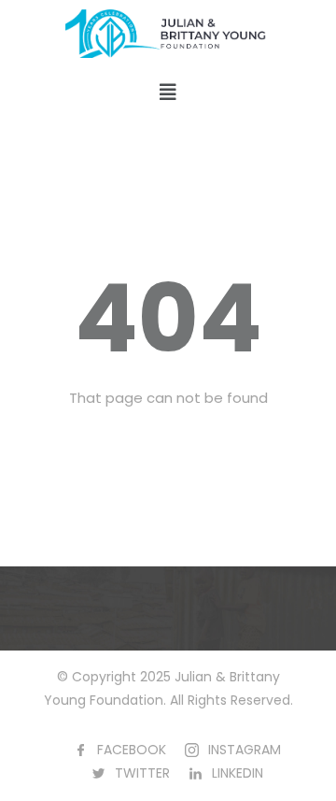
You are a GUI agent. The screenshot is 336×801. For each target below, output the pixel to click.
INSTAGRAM (244, 749)
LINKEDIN (237, 773)
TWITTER (142, 773)
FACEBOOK (131, 749)
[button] (168, 92)
